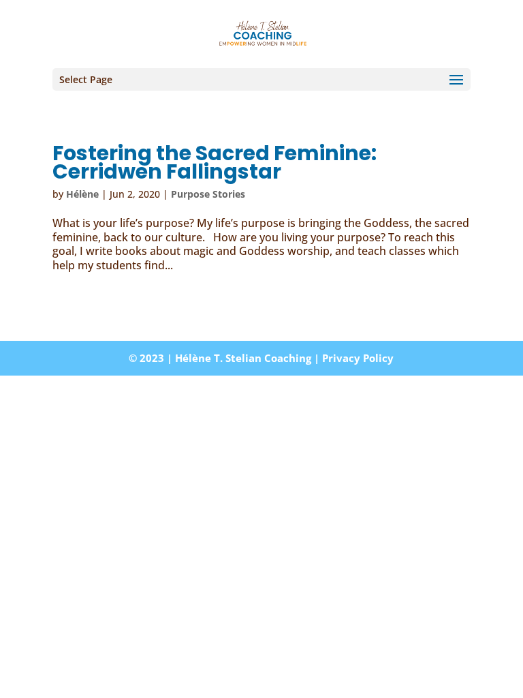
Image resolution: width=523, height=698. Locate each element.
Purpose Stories (208, 193)
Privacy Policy (358, 358)
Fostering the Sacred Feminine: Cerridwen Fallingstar (214, 162)
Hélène (82, 193)
